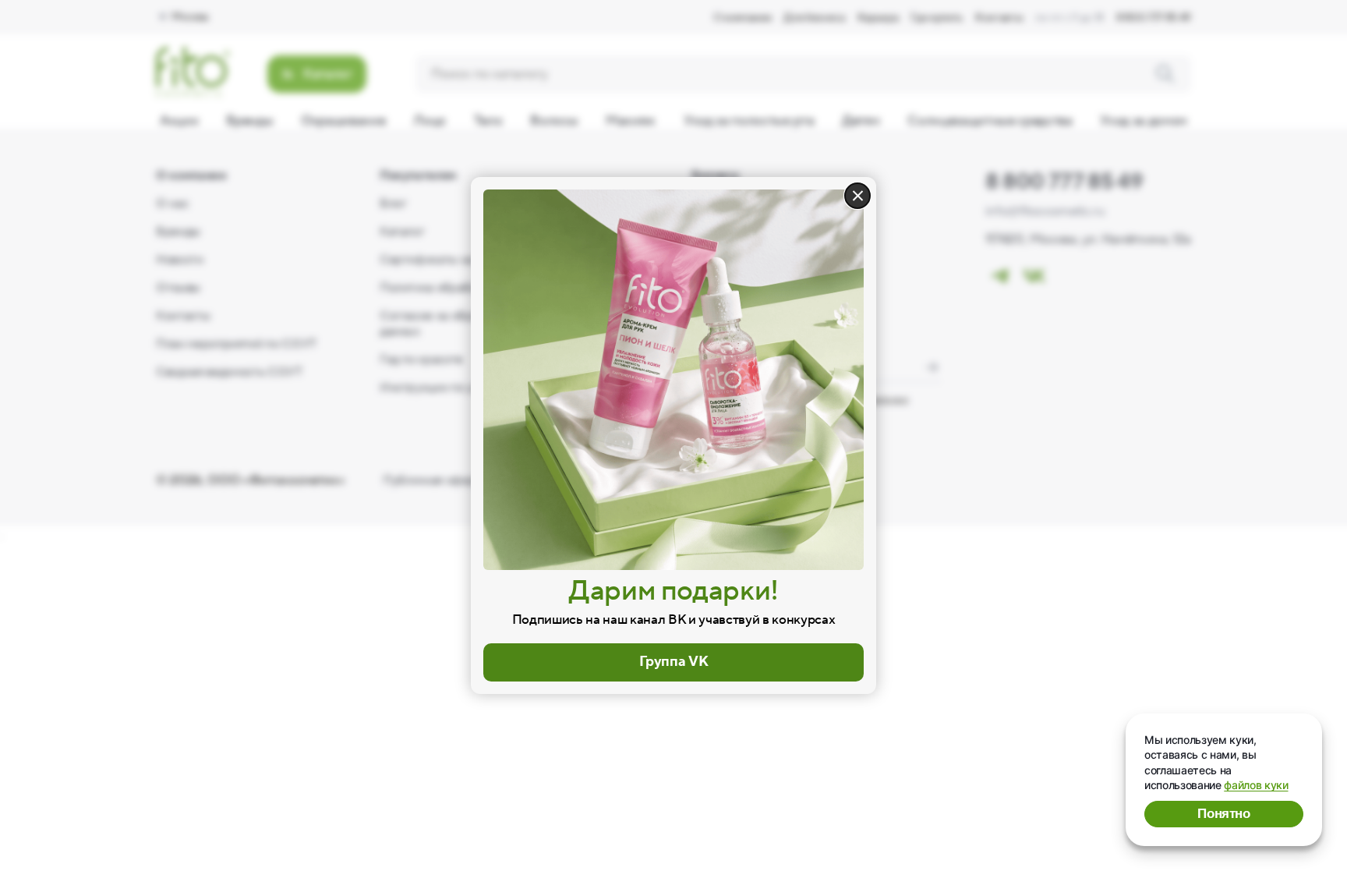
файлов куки (1256, 784)
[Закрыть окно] (857, 195)
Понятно (1223, 813)
